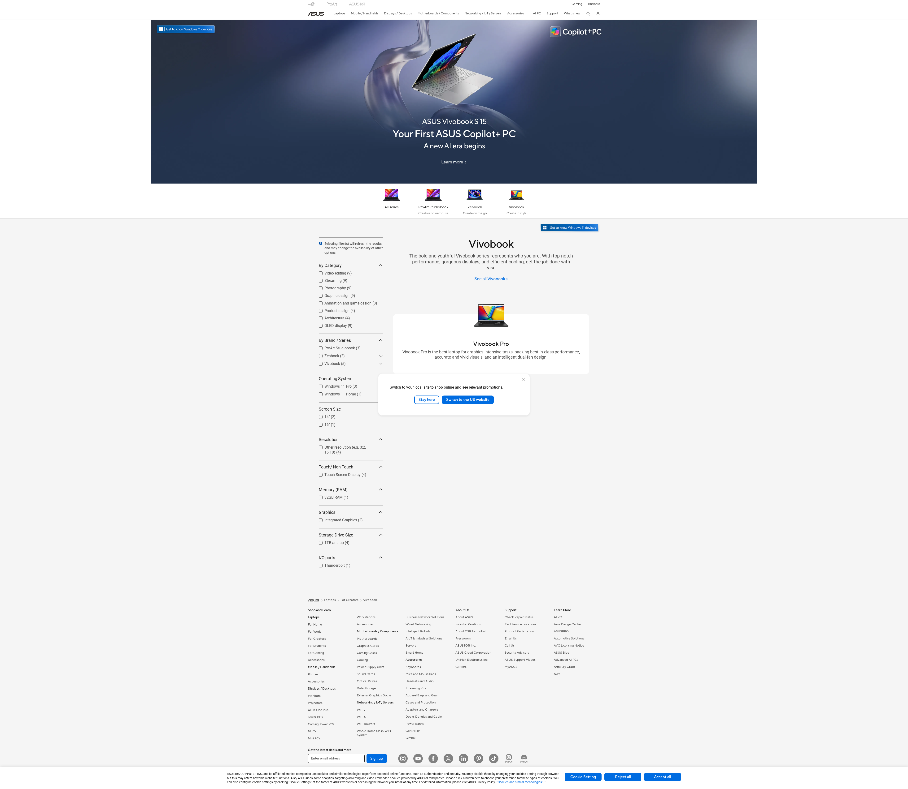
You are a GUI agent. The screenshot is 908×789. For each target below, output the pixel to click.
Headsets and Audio (420, 681)
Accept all (662, 777)
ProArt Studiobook (334, 347)
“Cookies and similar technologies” (520, 782)
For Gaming (316, 653)
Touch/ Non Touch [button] (336, 466)
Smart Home (414, 653)
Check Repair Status (519, 617)
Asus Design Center (567, 624)
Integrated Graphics (335, 519)
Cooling (362, 660)
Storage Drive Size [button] (336, 534)
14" (321, 415)
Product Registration (519, 631)
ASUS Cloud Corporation (473, 653)
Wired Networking (418, 624)
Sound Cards (366, 674)
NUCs (312, 731)
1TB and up (328, 541)
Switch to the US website (467, 399)
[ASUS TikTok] (493, 758)
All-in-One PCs (318, 710)
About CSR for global (470, 631)
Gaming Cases (367, 653)
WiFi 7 (361, 710)
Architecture (329, 317)
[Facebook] (433, 758)
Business (594, 4)
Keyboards (413, 667)
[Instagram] (403, 758)
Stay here (427, 399)
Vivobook (326, 362)
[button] (577, 4)
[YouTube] (418, 758)
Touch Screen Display (337, 473)
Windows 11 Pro (332, 385)
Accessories (316, 660)
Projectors (315, 703)
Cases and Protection (421, 702)
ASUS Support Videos (520, 660)
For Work (314, 632)
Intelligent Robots (418, 631)
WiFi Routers (366, 724)
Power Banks (415, 724)
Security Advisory (517, 653)
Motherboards (367, 639)
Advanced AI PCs (566, 660)
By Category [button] (330, 265)
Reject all (623, 777)
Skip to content (311, 14)
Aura (557, 674)
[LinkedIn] (463, 758)
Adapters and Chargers (422, 710)
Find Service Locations (520, 624)
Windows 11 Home (334, 393)
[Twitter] (448, 758)
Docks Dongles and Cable (424, 717)
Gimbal (410, 738)
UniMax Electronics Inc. (471, 660)
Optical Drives (367, 681)
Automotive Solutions (569, 638)
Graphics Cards (368, 646)
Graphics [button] (327, 512)
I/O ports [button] (327, 557)
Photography (329, 287)
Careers (461, 667)
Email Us (511, 638)
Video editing (329, 272)
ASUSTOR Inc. (465, 645)
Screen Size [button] (330, 409)
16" (321, 423)
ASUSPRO (561, 631)
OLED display (330, 324)
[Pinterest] (478, 758)
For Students (317, 646)
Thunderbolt (329, 564)
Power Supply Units (370, 667)
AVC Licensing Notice (569, 645)
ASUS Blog (561, 653)
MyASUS (511, 667)
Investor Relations (468, 624)
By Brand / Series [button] (335, 340)
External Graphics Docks (374, 695)
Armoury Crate (564, 667)
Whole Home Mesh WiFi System (374, 733)
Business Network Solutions (425, 617)
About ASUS (464, 617)
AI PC (558, 617)
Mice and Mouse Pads (421, 674)
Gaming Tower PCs (321, 724)
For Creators (317, 639)
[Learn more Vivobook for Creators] (454, 182)
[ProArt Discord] (524, 758)
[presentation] (321, 243)
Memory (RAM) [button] (333, 489)
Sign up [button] (376, 758)
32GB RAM (328, 496)
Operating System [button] (336, 378)
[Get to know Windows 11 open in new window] (570, 228)
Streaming (327, 279)
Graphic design (331, 294)
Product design (331, 309)
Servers (411, 645)
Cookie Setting (583, 777)
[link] (316, 14)
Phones (313, 674)
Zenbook (326, 354)
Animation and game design (342, 302)
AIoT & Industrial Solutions (424, 638)
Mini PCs (314, 738)
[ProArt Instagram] (509, 758)
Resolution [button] (329, 439)
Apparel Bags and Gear (422, 695)
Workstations (366, 617)
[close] (523, 380)
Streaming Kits (416, 688)
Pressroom (463, 638)
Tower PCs (315, 717)
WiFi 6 (361, 717)
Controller (413, 731)
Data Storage (366, 688)
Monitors (314, 696)
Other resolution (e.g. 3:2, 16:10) (345, 446)
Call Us (510, 645)
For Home (315, 624)
